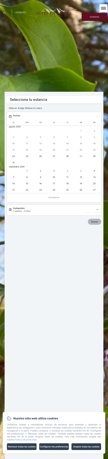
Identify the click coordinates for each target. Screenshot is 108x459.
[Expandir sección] (97, 209)
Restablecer (54, 197)
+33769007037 (20, 12)
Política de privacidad (26, 439)
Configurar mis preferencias (54, 446)
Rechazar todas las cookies (22, 446)
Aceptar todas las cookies (86, 446)
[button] (81, 131)
